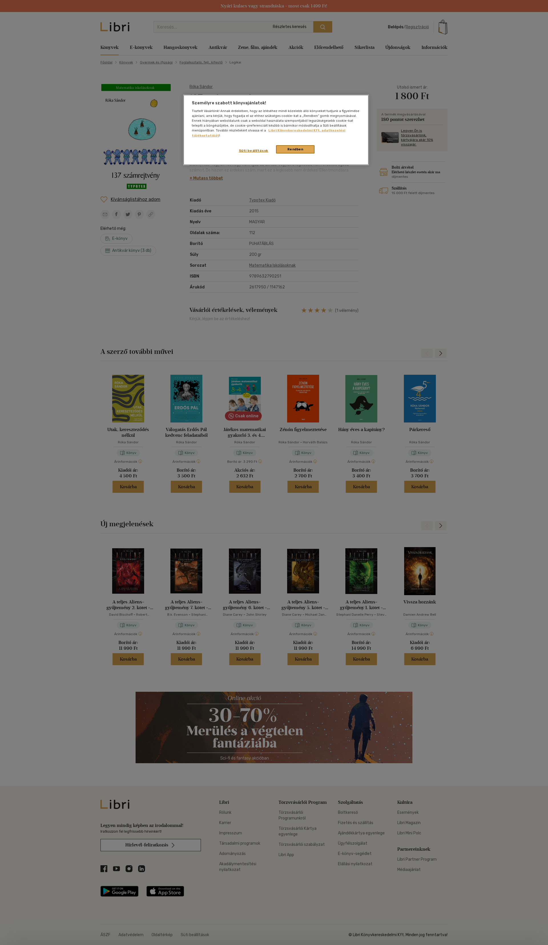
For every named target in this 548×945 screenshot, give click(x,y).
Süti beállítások (253, 151)
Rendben (295, 149)
